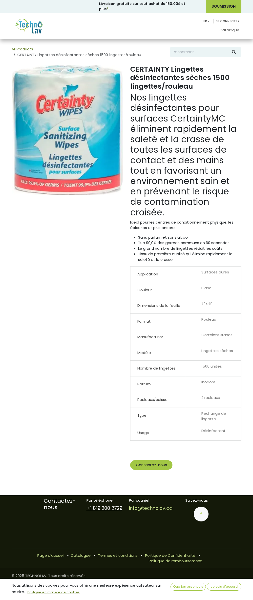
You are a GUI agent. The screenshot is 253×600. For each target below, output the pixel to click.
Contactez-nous (151, 464)
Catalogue (81, 555)
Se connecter (227, 21)
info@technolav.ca (150, 508)
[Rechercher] (234, 52)
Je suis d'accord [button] (224, 586)
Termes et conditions (118, 555)
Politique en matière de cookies (53, 592)
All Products (22, 49)
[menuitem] (229, 30)
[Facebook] (201, 514)
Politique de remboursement (175, 560)
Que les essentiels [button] (188, 586)
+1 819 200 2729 (104, 508)
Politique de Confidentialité (170, 555)
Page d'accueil (50, 555)
